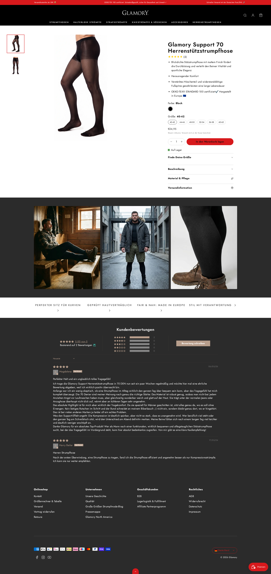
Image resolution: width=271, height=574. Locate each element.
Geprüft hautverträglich (109, 305)
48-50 (191, 122)
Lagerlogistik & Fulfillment (151, 501)
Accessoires (179, 22)
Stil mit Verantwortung (210, 305)
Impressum (195, 512)
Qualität (90, 501)
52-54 (201, 122)
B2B (139, 496)
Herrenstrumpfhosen (207, 22)
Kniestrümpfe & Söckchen (149, 22)
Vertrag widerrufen (44, 512)
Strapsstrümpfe (116, 22)
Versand (185, 133)
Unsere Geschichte (96, 496)
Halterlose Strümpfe (87, 22)
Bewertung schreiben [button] (193, 343)
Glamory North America (99, 517)
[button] (245, 15)
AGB (191, 496)
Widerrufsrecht (197, 501)
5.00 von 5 (81, 341)
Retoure (38, 517)
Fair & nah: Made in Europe (161, 305)
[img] (60, 367)
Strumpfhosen (59, 22)
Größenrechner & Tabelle (48, 501)
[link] (253, 15)
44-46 (182, 122)
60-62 (221, 122)
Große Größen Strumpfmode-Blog (104, 506)
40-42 (172, 122)
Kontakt (38, 496)
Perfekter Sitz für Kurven (58, 305)
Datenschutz (195, 506)
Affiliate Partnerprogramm (151, 506)
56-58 (211, 122)
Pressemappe (93, 512)
